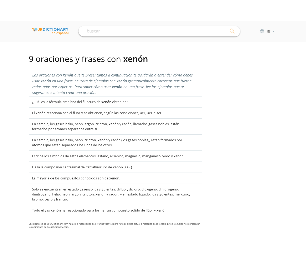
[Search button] (232, 31)
